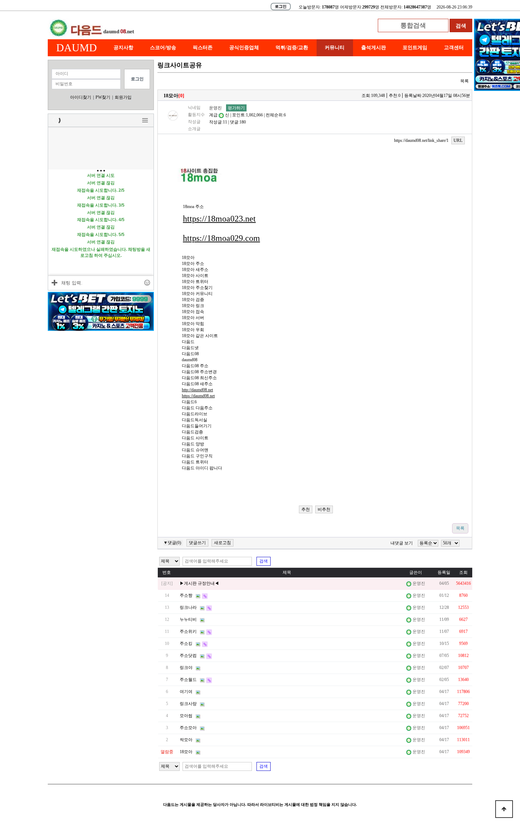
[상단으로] (504, 809)
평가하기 (236, 107)
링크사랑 (188, 703)
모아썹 (186, 715)
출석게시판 (373, 47)
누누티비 (188, 619)
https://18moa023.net (219, 218)
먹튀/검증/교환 (292, 47)
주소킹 (186, 643)
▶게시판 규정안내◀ (199, 583)
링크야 (186, 667)
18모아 (186, 751)
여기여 (186, 691)
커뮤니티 (335, 47)
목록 (464, 81)
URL (458, 140)
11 (225, 122)
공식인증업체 (244, 47)
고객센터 (454, 47)
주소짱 (186, 595)
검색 (263, 561)
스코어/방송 (163, 47)
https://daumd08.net (198, 395)
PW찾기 (103, 97)
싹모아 (186, 739)
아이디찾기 (80, 97)
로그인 (281, 6)
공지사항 (123, 47)
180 (242, 122)
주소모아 (188, 727)
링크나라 (188, 607)
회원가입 (123, 97)
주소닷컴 (188, 655)
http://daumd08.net (197, 389)
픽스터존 (203, 47)
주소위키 (188, 631)
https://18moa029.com (221, 238)
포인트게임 (415, 47)
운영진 (215, 107)
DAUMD (76, 47)
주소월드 (188, 679)
